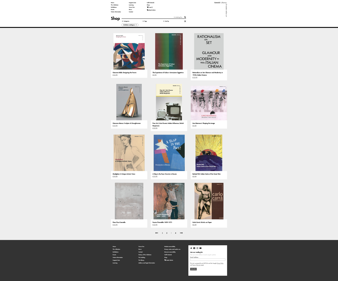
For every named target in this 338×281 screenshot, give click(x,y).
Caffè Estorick (150, 2)
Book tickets (170, 260)
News (130, 9)
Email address (194, 257)
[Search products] (185, 17)
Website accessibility (169, 246)
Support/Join (132, 2)
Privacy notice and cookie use (172, 249)
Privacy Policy (220, 263)
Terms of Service (197, 265)
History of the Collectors (144, 255)
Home (112, 2)
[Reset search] (185, 21)
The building (141, 257)
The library (141, 260)
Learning (131, 5)
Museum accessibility (170, 252)
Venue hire (132, 7)
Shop (148, 5)
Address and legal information (146, 263)
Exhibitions (114, 7)
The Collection (114, 5)
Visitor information (116, 12)
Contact (131, 12)
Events (112, 9)
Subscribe (193, 269)
